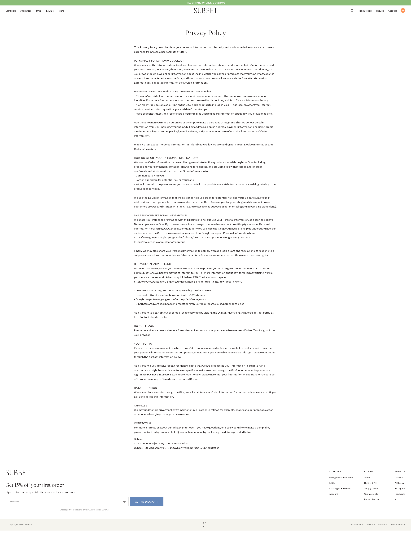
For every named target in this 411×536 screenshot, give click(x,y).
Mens (61, 10)
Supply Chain (371, 488)
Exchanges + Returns (340, 488)
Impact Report (371, 499)
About (367, 477)
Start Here (11, 10)
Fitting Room (365, 10)
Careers (399, 477)
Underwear (25, 10)
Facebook (400, 493)
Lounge (50, 10)
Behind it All (370, 482)
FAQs (332, 482)
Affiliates (399, 482)
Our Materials (371, 493)
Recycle (380, 10)
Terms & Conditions (377, 524)
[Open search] (353, 10)
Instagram (400, 488)
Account (333, 493)
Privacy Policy (398, 524)
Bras (38, 10)
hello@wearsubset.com (341, 477)
